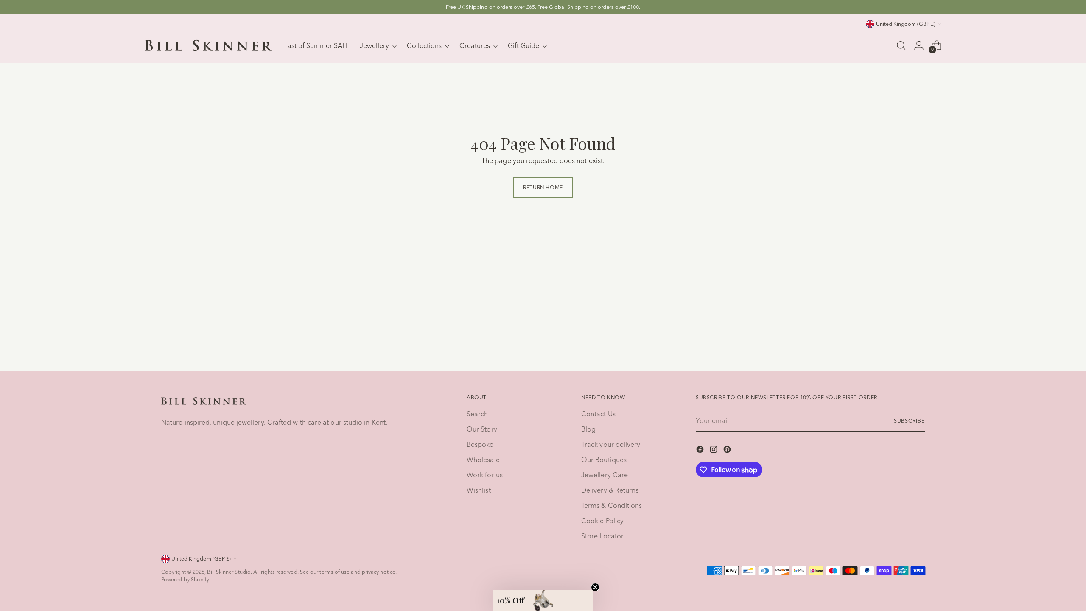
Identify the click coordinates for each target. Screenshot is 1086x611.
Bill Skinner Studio (229, 572)
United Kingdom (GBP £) (905, 24)
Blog (588, 429)
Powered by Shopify (185, 579)
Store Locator (602, 536)
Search (477, 413)
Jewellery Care (604, 475)
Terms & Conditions (611, 505)
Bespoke (480, 444)
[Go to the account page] (918, 45)
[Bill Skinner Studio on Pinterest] (728, 450)
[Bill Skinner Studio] (208, 45)
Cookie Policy (602, 520)
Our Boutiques (604, 459)
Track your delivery (611, 444)
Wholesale (483, 459)
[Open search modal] (901, 45)
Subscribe (909, 421)
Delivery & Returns (609, 490)
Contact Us (598, 413)
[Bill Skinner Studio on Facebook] (701, 450)
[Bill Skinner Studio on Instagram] (714, 450)
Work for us (485, 475)
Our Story (482, 429)
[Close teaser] (595, 587)
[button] (543, 600)
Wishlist (479, 490)
